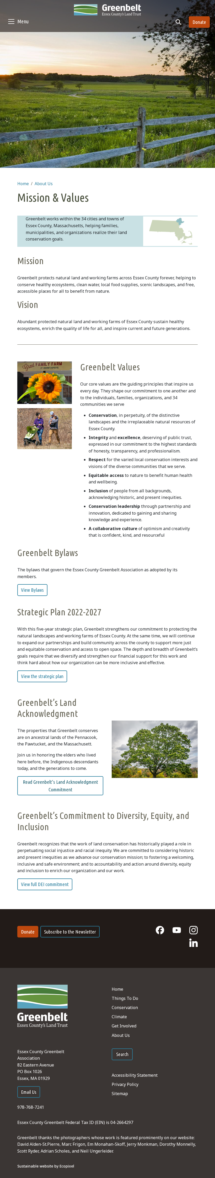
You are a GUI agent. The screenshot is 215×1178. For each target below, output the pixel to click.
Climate (119, 1017)
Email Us (28, 1092)
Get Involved (124, 1026)
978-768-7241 (30, 1107)
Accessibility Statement (135, 1075)
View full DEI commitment (45, 884)
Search (122, 1054)
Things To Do (125, 998)
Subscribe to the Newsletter (70, 932)
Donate (199, 22)
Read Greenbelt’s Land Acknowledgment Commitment (60, 785)
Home (23, 183)
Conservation (125, 1007)
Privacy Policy (125, 1084)
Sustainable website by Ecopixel (45, 1166)
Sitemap (120, 1093)
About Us (44, 183)
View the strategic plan (42, 676)
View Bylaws (32, 590)
